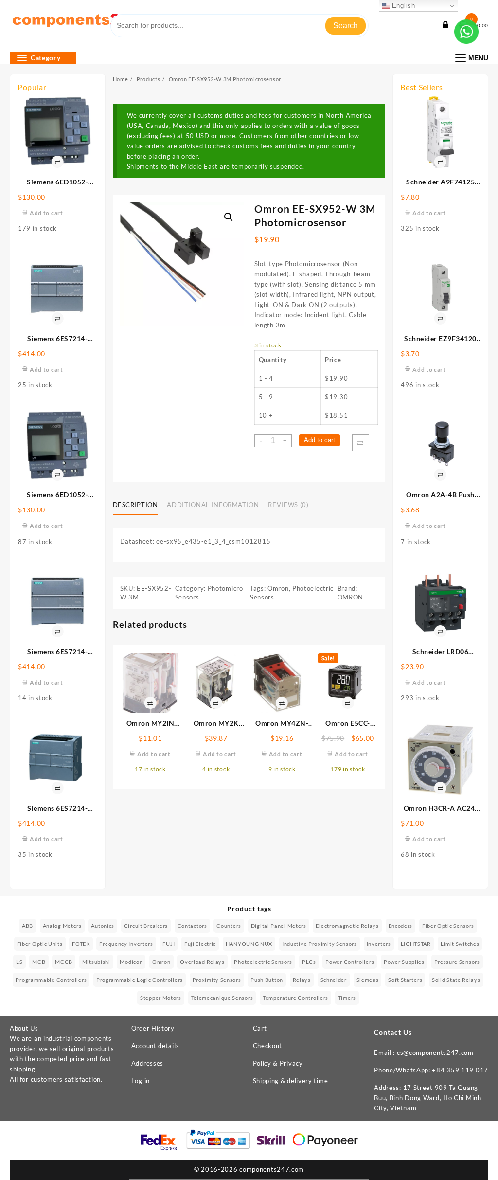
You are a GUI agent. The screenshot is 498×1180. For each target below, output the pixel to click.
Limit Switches (460, 944)
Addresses (147, 1063)
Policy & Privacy (278, 1063)
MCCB (63, 962)
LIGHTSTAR (416, 944)
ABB (27, 926)
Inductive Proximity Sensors (319, 944)
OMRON (351, 597)
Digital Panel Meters (278, 926)
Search (345, 25)
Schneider (333, 980)
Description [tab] (135, 504)
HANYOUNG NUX (249, 944)
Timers (347, 998)
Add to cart (319, 440)
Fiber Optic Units (40, 944)
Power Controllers (349, 962)
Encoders (401, 926)
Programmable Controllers (51, 980)
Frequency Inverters (126, 944)
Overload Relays (202, 962)
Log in (140, 1081)
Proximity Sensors (217, 980)
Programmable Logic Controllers (139, 980)
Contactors (192, 926)
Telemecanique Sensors (222, 998)
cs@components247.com (435, 1052)
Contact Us (393, 1032)
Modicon (131, 962)
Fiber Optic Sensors (448, 926)
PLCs (309, 962)
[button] (228, 217)
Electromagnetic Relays (347, 926)
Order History (153, 1028)
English (402, 5)
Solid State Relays (456, 980)
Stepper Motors (160, 998)
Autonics (102, 926)
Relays (302, 980)
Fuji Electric (200, 944)
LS (19, 962)
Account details (155, 1046)
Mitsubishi (96, 962)
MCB (38, 962)
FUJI (168, 944)
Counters (228, 926)
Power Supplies (404, 962)
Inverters (379, 944)
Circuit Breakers (146, 926)
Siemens (367, 980)
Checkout (268, 1046)
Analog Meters (62, 926)
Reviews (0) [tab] (288, 504)
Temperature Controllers (295, 998)
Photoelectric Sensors (263, 962)
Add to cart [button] (46, 213)
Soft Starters (405, 980)
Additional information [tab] (213, 504)
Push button (266, 980)
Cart (260, 1028)
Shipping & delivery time (290, 1081)
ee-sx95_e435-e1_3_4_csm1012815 (213, 541)
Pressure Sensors (457, 962)
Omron (278, 588)
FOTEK (81, 944)
